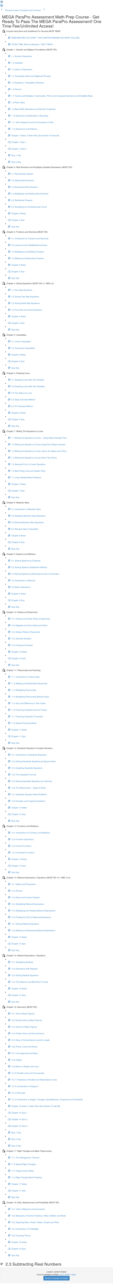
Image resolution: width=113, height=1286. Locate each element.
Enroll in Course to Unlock (56, 1278)
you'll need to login (68, 1274)
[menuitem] (1, 6)
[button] (1, 2)
